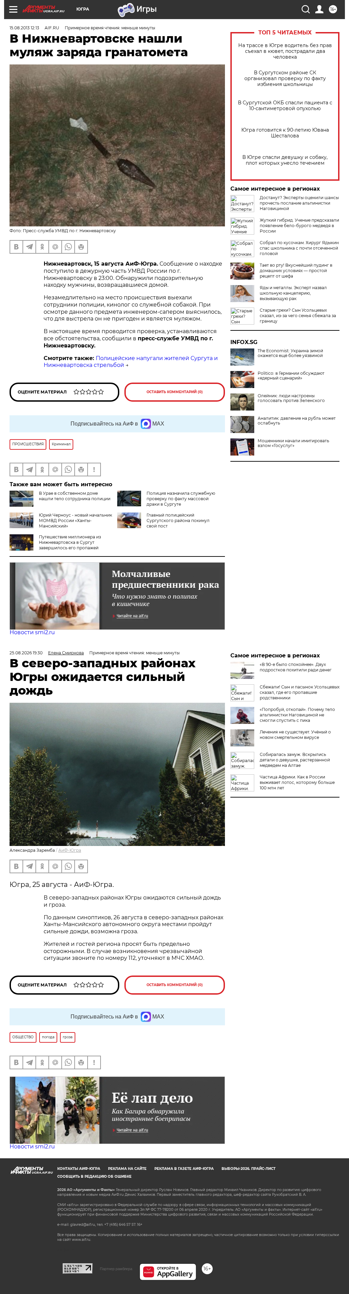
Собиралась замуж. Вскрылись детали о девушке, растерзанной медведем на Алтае (295, 760)
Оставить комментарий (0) (175, 392)
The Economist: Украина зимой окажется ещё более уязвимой (290, 353)
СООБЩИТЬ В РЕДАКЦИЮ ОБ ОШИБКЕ (94, 1176)
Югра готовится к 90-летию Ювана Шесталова (285, 133)
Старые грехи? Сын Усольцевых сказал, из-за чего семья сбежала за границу (298, 316)
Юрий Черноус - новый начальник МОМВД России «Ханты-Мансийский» (75, 520)
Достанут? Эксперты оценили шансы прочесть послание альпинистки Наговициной (299, 203)
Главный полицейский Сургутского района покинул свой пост (178, 520)
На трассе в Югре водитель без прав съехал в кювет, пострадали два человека (285, 51)
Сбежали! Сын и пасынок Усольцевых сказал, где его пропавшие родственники (299, 692)
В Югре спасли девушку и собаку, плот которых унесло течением (285, 160)
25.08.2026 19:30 (26, 652)
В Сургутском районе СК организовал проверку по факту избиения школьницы (285, 78)
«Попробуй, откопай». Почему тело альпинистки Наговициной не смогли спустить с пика (297, 715)
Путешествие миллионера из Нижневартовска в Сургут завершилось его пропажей (70, 542)
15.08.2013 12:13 (24, 27)
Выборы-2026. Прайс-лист (248, 1168)
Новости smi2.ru (32, 632)
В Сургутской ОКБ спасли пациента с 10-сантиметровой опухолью (285, 105)
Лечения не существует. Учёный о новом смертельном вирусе (295, 734)
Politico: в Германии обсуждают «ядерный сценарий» (291, 376)
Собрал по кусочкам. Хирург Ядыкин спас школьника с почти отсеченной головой (299, 248)
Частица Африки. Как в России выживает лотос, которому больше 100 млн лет (297, 782)
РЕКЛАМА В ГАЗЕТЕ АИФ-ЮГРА (184, 1168)
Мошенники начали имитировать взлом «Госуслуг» (293, 443)
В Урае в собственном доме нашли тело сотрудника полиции (74, 496)
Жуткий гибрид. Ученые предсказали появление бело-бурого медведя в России (299, 226)
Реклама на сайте (127, 1168)
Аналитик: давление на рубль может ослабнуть (297, 421)
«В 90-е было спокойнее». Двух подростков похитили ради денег (296, 667)
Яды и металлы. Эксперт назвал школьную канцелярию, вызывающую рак (293, 293)
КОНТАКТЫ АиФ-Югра (78, 1168)
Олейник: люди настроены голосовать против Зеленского (291, 398)
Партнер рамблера (116, 1269)
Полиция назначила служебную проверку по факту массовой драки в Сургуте (181, 499)
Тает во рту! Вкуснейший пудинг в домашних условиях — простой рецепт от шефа (296, 271)
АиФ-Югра (69, 850)
